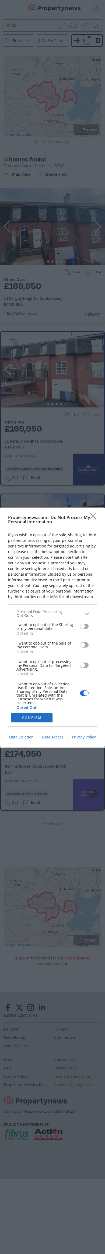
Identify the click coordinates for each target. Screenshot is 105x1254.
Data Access (53, 737)
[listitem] (52, 613)
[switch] (84, 626)
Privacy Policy (84, 737)
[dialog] (52, 627)
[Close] (94, 518)
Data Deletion (21, 737)
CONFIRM (32, 717)
